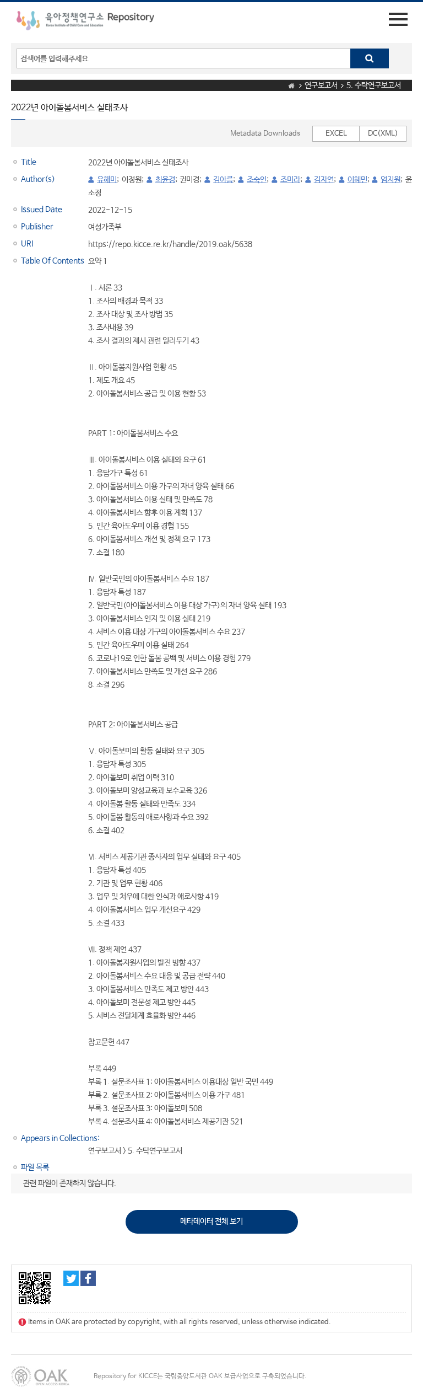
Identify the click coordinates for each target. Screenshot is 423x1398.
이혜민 (357, 179)
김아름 (223, 179)
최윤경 (165, 179)
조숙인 (257, 179)
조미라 (290, 179)
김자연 (324, 179)
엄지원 (390, 179)
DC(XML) (383, 134)
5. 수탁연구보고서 (373, 85)
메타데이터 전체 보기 (211, 1221)
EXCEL (336, 134)
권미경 (189, 179)
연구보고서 (321, 85)
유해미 (107, 179)
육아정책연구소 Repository (85, 22)
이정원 (132, 179)
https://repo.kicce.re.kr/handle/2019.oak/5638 (170, 244)
